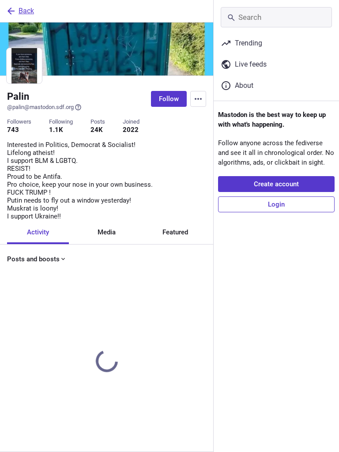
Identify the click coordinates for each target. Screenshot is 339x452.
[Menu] (198, 99)
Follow (169, 99)
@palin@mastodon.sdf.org (40, 107)
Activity (38, 232)
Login (276, 204)
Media (107, 232)
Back (26, 11)
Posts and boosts (33, 259)
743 (13, 130)
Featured (175, 232)
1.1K (56, 130)
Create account (276, 184)
